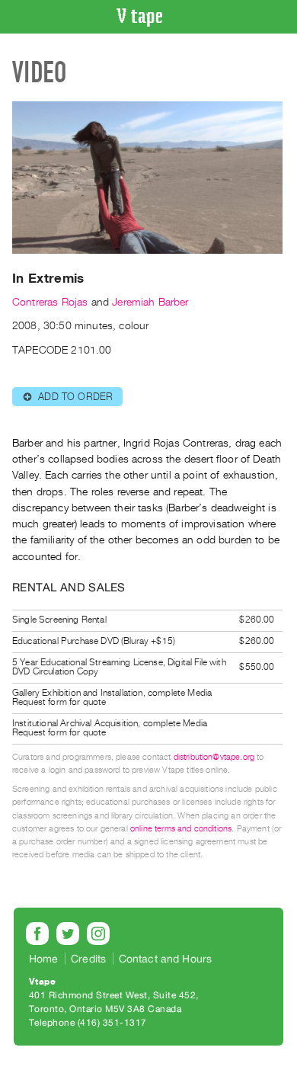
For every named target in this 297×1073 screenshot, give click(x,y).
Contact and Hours (165, 959)
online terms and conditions (181, 829)
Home (44, 959)
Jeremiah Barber (150, 302)
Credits (88, 959)
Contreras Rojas (50, 302)
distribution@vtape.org (214, 757)
